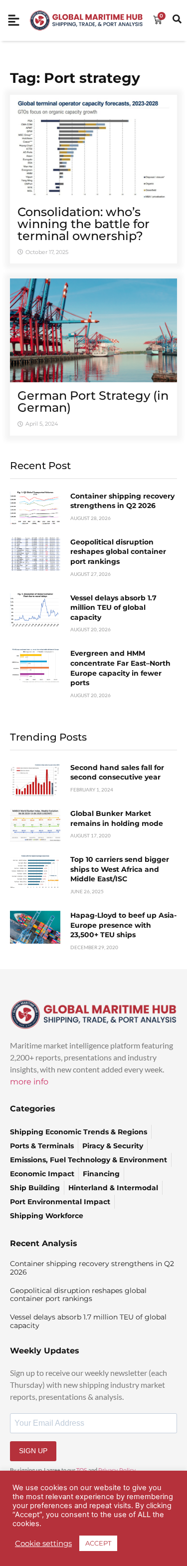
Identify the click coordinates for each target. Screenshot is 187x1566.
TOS (81, 1470)
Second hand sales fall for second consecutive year (117, 772)
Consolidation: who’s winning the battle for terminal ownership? (83, 224)
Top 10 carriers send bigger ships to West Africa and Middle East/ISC (119, 869)
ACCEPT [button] (98, 1543)
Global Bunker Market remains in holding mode (116, 818)
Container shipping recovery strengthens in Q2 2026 (122, 501)
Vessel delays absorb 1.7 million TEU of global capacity (113, 607)
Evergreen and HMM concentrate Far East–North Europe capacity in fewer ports (120, 668)
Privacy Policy (117, 1470)
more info (29, 1081)
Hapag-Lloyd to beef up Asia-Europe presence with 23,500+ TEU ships (123, 925)
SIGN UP (33, 1451)
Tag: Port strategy (75, 77)
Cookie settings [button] (43, 1543)
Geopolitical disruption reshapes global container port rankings (118, 551)
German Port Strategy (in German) (93, 401)
